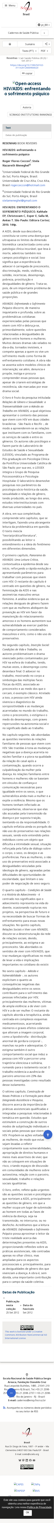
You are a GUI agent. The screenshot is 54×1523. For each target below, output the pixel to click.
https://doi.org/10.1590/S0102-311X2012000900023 (27, 66)
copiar (27, 73)
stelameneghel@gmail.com (19, 200)
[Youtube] (34, 1460)
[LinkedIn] (27, 1460)
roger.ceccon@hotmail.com (27, 185)
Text (8, 127)
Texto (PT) (28, 51)
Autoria (27, 107)
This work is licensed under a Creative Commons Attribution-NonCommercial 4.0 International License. (26, 1335)
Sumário (30, 44)
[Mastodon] (23, 1460)
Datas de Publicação (16, 135)
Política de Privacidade (39, 1507)
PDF (43, 51)
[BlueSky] (20, 1460)
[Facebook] (30, 1460)
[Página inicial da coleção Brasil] (27, 1436)
